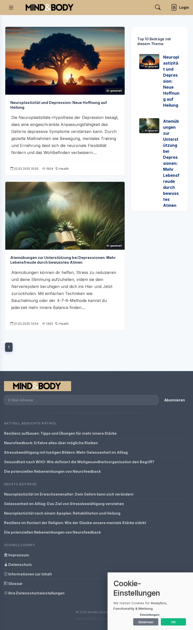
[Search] (158, 7)
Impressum (18, 555)
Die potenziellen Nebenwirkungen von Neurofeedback (52, 471)
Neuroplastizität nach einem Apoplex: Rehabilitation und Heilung (62, 513)
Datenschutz (20, 564)
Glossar (15, 583)
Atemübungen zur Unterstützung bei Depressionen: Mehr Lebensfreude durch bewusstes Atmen (63, 259)
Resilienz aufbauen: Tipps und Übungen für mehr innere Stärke (60, 433)
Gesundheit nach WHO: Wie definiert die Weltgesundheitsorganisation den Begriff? (79, 462)
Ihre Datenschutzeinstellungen (36, 593)
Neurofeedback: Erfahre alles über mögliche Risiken (51, 443)
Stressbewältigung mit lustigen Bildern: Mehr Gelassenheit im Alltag (66, 452)
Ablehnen (145, 622)
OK (173, 622)
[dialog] (150, 601)
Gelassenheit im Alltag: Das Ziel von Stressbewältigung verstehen (64, 504)
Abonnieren (174, 400)
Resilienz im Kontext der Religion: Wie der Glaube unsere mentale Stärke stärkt (75, 523)
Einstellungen (149, 614)
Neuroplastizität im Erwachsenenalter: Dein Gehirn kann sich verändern (68, 494)
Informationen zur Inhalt (30, 574)
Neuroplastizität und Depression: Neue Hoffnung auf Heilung (171, 81)
